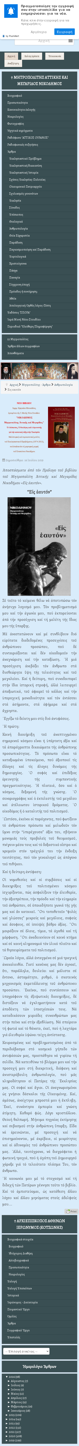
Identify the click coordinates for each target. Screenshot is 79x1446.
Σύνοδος (13, 208)
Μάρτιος (14, 1402)
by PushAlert (12, 36)
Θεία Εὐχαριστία (18, 236)
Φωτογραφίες (15, 124)
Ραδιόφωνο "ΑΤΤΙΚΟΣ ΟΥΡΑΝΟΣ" (28, 138)
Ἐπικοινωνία (54, 56)
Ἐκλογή (12, 1281)
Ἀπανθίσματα (15, 353)
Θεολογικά (15, 222)
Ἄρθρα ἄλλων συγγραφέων (23, 346)
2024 (10, 1419)
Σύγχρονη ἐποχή (18, 285)
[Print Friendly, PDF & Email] (71, 1211)
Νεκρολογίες (15, 117)
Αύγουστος (15, 1381)
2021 (10, 1432)
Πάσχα (12, 271)
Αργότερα (39, 31)
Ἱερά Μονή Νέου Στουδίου (24, 320)
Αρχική (11, 56)
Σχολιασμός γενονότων (22, 194)
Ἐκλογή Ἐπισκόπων (19, 1288)
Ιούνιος (13, 1389)
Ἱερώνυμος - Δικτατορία (22, 1302)
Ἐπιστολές (13, 1337)
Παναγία (13, 278)
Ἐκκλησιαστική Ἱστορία (22, 173)
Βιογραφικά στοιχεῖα (20, 1239)
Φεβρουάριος (17, 1406)
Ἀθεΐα (11, 299)
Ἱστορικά (13, 1295)
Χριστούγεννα (17, 264)
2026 (10, 1377)
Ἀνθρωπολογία (17, 229)
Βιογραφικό (14, 96)
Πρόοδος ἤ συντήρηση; (22, 292)
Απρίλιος (14, 1398)
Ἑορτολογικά (16, 257)
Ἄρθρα (11, 152)
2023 (10, 1423)
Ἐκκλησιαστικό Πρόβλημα (24, 159)
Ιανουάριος (16, 1411)
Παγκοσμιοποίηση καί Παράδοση (29, 250)
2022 (10, 1428)
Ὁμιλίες (12, 1316)
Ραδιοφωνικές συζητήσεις (22, 145)
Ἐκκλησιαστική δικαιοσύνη (24, 166)
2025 (10, 1415)
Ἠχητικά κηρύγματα (20, 131)
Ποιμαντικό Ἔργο (18, 1309)
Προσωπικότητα (17, 103)
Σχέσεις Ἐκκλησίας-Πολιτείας (26, 180)
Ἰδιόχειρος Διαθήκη (20, 1253)
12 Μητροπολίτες (17, 339)
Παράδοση (15, 243)
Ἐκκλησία (14, 201)
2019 (10, 1440)
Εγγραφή (64, 31)
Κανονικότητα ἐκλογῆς (21, 110)
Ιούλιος (13, 1385)
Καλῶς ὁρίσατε (31, 56)
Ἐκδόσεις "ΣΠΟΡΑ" (18, 313)
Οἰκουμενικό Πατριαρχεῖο (24, 187)
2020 (10, 1436)
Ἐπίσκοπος (15, 215)
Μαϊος (13, 1394)
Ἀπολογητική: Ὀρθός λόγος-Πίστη (29, 306)
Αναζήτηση (13, 63)
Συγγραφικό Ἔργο (18, 1330)
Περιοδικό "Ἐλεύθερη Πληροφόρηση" (30, 327)
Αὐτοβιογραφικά (18, 1260)
